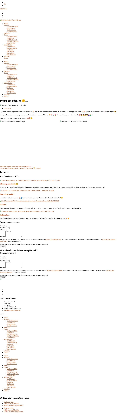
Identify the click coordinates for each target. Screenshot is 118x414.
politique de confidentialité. (53, 239)
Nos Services (11, 28)
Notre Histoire (11, 30)
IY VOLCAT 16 (12, 40)
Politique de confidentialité (11, 403)
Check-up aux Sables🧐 (9, 184)
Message (2, 236)
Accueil (6, 23)
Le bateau (10, 50)
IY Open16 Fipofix (13, 41)
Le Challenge (11, 46)
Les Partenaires (11, 55)
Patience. (3, 205)
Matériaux (7, 33)
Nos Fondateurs (12, 31)
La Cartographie (12, 48)
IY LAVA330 (11, 43)
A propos (6, 25)
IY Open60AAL (12, 36)
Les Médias (10, 53)
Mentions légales (8, 402)
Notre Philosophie (12, 26)
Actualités (6, 56)
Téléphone (3, 228)
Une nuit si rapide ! (7, 194)
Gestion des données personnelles (13, 405)
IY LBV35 (10, 38)
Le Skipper (10, 51)
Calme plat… (5, 215)
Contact (6, 58)
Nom (1, 226)
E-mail (2, 229)
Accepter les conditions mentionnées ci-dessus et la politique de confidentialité (25, 244)
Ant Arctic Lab (8, 45)
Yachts (6, 35)
